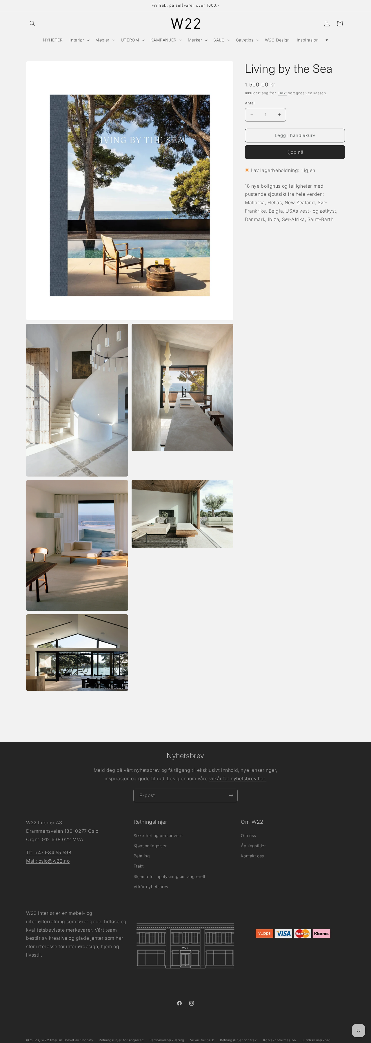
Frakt (282, 93)
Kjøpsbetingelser (150, 845)
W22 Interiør (51, 1040)
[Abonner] (231, 795)
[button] (32, 23)
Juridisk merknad (316, 1040)
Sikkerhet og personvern (158, 835)
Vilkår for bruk (202, 1040)
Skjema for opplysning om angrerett (169, 876)
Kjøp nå (294, 152)
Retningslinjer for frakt (239, 1040)
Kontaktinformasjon (279, 1040)
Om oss (248, 835)
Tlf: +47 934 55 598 (48, 852)
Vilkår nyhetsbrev (151, 886)
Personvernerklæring (167, 1040)
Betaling (142, 855)
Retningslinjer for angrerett (121, 1040)
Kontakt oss (252, 855)
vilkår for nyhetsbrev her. (238, 778)
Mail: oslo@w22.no (48, 860)
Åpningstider (253, 845)
